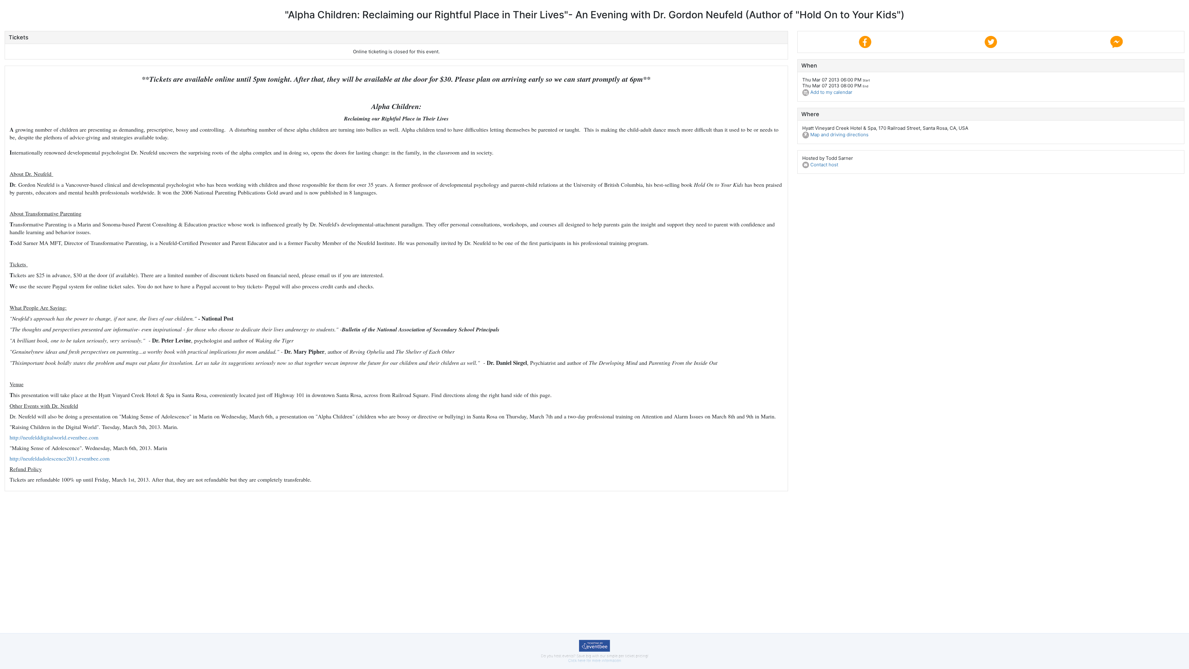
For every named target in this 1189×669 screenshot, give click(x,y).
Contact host (823, 165)
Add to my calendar (830, 92)
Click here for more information (594, 660)
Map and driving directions (839, 135)
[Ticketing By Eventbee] (594, 645)
